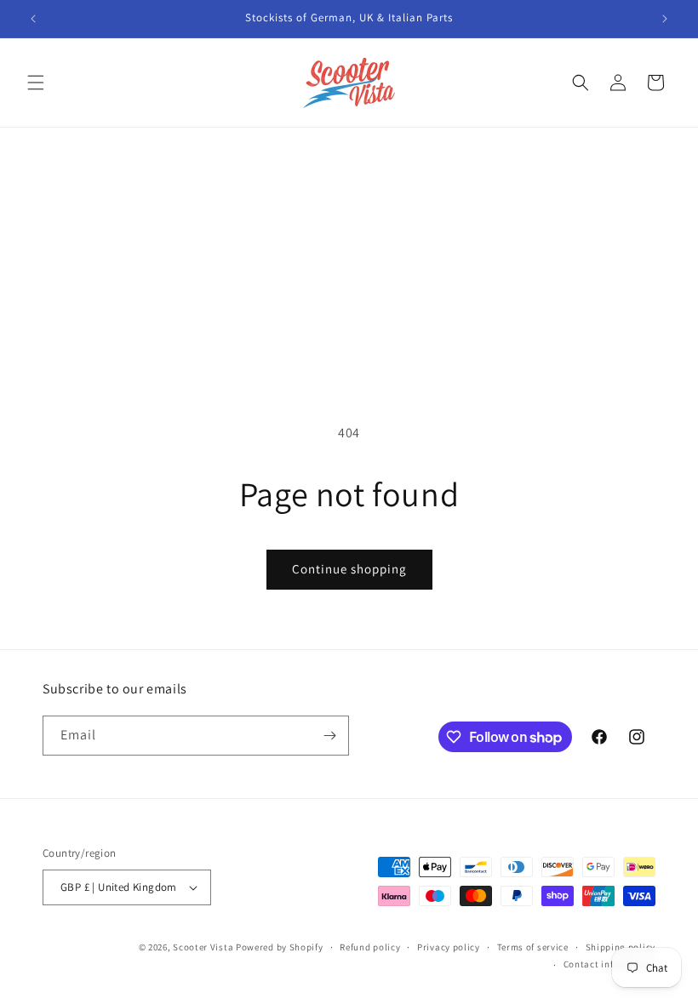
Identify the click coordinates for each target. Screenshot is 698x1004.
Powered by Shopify (279, 947)
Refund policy (370, 947)
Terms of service (533, 947)
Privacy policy (448, 947)
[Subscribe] (329, 736)
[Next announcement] (665, 18)
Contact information (609, 964)
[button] (35, 82)
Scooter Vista (203, 947)
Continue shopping (349, 569)
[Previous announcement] (33, 18)
